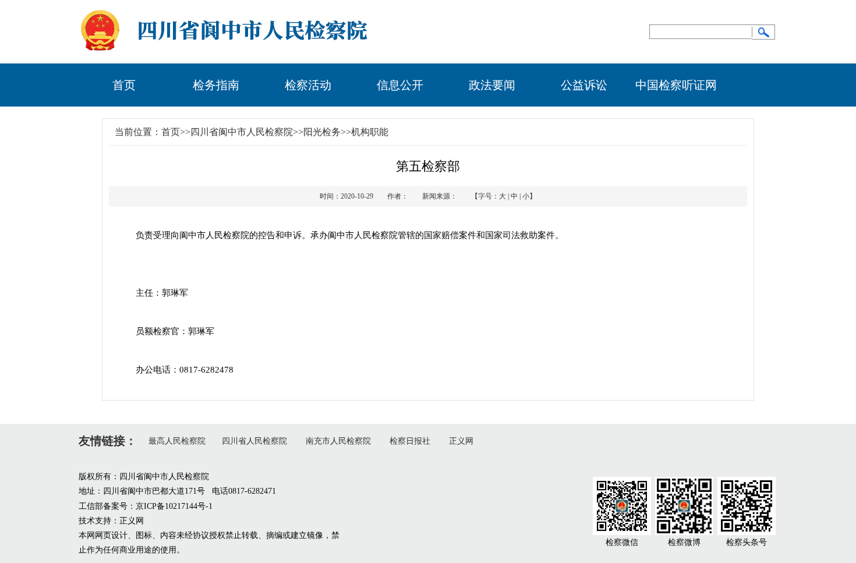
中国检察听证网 (676, 85)
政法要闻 (492, 85)
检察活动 (308, 85)
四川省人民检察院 (254, 441)
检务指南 (216, 85)
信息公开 (400, 85)
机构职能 (369, 132)
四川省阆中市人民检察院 (241, 132)
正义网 (461, 441)
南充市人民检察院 (338, 441)
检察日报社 (410, 441)
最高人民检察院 (177, 441)
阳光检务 (322, 132)
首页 (124, 85)
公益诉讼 (584, 85)
